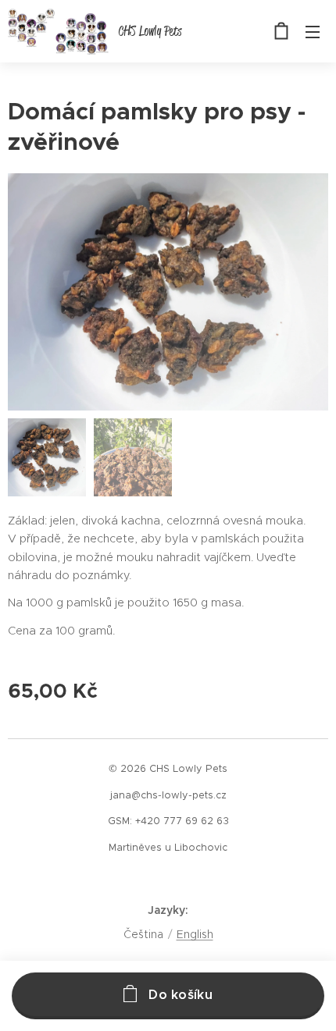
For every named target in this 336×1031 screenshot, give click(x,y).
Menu (312, 31)
